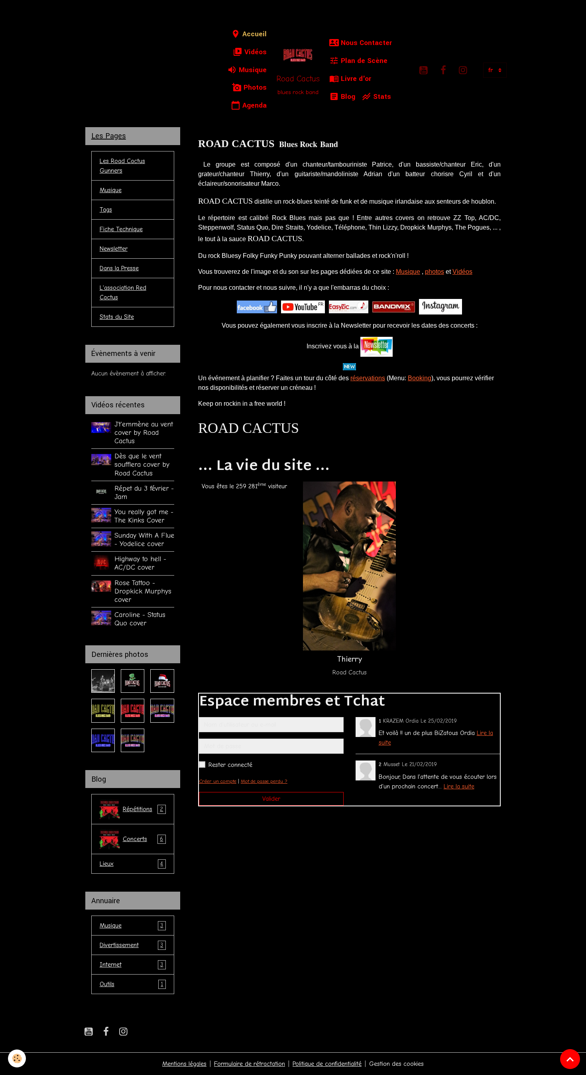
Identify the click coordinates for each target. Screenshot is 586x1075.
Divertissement (131, 945)
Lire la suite (459, 786)
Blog (347, 97)
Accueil (253, 34)
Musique (252, 70)
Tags (106, 209)
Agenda (253, 105)
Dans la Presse (119, 268)
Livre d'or (355, 79)
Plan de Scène (363, 61)
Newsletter (114, 248)
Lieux (131, 863)
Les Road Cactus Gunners (122, 165)
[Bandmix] (393, 306)
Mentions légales (184, 1063)
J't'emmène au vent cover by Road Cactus (143, 432)
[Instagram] (440, 306)
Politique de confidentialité (327, 1063)
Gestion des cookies (396, 1063)
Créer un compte (217, 781)
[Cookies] (17, 1058)
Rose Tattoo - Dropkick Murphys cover (142, 591)
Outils (131, 984)
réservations (367, 378)
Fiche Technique (121, 229)
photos (434, 271)
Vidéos (254, 52)
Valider (271, 798)
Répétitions (143, 809)
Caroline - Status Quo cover (139, 619)
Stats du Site (117, 316)
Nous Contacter (365, 43)
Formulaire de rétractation (249, 1063)
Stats (381, 97)
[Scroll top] (570, 1059)
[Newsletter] (376, 346)
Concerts (143, 839)
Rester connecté (230, 764)
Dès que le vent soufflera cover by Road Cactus (141, 464)
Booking (419, 378)
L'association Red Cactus (123, 292)
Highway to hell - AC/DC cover (140, 563)
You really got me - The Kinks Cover (143, 516)
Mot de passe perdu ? (264, 781)
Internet (131, 964)
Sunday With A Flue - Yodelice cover (144, 539)
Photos (254, 87)
